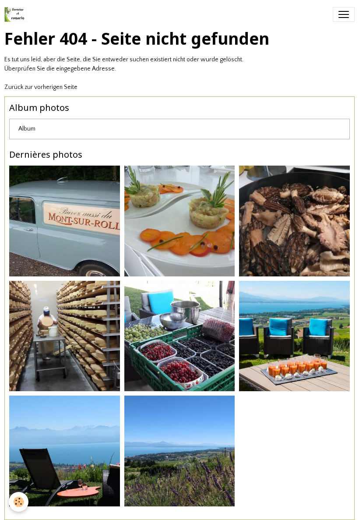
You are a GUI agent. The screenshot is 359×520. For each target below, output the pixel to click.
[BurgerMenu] (344, 14)
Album (26, 128)
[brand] (17, 14)
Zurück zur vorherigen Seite (40, 87)
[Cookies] (18, 502)
